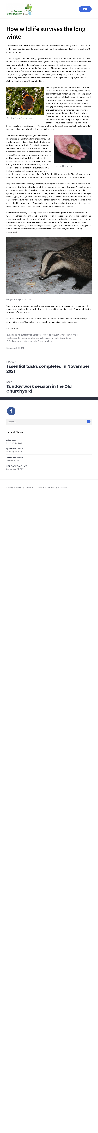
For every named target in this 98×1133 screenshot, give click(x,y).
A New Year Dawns (14, 457)
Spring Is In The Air (14, 448)
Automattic (63, 487)
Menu (85, 9)
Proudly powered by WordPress (20, 487)
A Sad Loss (11, 440)
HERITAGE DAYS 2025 (16, 466)
